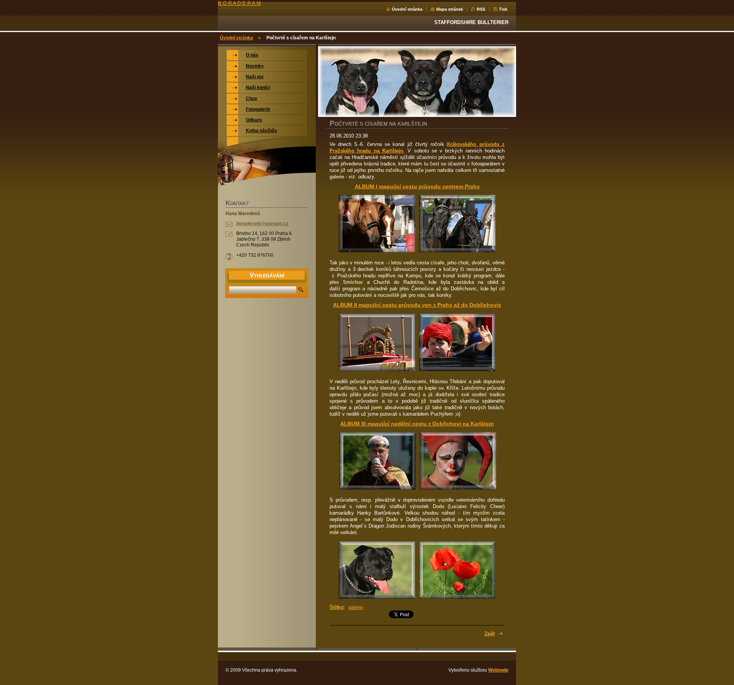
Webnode (498, 670)
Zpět (489, 633)
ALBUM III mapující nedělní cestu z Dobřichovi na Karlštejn (417, 424)
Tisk (503, 9)
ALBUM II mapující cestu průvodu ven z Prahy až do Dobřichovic (417, 305)
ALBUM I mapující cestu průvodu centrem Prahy (417, 186)
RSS (481, 9)
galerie (355, 607)
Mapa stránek (449, 9)
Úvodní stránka (407, 9)
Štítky (336, 607)
